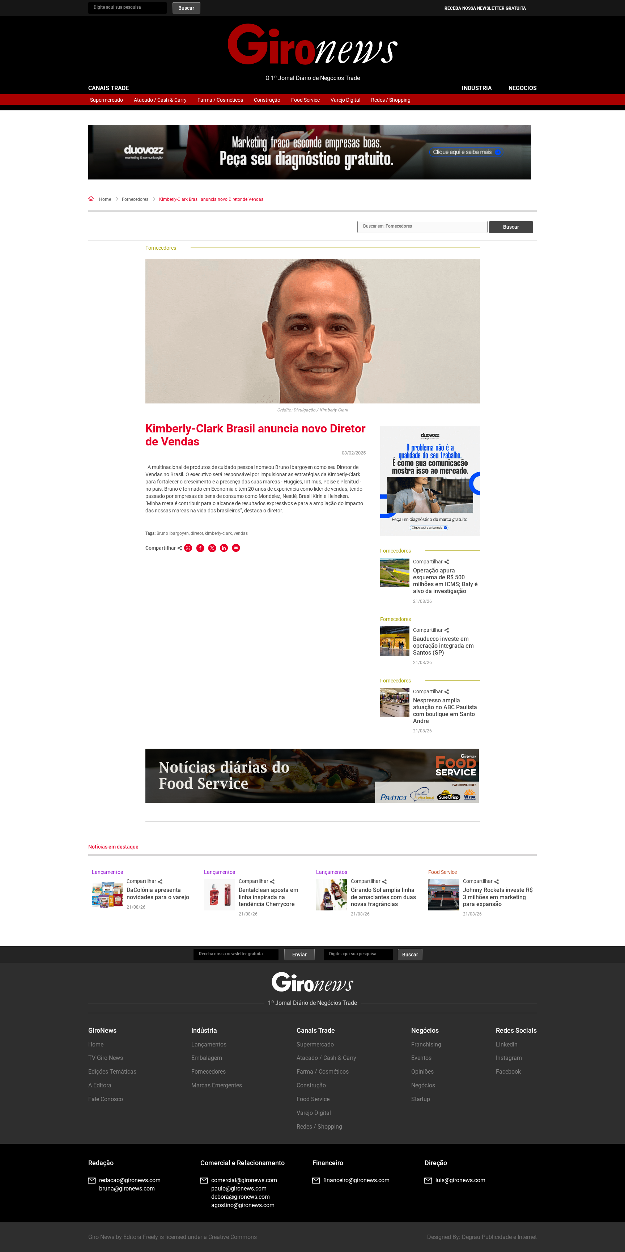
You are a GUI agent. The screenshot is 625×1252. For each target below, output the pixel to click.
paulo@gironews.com (239, 1188)
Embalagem (206, 1057)
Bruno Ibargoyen (173, 533)
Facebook (508, 1071)
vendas (241, 533)
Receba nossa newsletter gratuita (485, 8)
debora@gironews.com (240, 1196)
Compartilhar (428, 561)
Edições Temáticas (112, 1071)
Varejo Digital (345, 100)
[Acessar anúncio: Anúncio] (309, 152)
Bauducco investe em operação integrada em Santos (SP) (443, 645)
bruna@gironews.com (127, 1188)
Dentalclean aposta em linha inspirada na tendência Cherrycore (268, 897)
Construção (267, 100)
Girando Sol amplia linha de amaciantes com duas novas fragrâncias (383, 897)
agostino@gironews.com (243, 1205)
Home (105, 199)
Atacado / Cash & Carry (160, 100)
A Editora (99, 1085)
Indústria (477, 88)
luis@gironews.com (460, 1180)
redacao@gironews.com (130, 1180)
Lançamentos (107, 872)
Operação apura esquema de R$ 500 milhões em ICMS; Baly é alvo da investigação (445, 581)
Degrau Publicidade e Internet (499, 1237)
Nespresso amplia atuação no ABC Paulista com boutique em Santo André (445, 711)
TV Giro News (105, 1057)
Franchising (426, 1044)
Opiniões (422, 1071)
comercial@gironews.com (244, 1180)
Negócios (523, 88)
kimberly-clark (218, 533)
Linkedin (507, 1044)
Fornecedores (135, 199)
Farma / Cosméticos (220, 100)
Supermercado (106, 100)
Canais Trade (108, 88)
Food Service (305, 100)
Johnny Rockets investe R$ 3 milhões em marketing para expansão (498, 897)
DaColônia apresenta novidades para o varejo (158, 893)
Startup (420, 1099)
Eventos (421, 1057)
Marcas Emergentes (216, 1085)
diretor (197, 533)
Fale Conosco (105, 1099)
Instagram (509, 1057)
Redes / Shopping (391, 100)
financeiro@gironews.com (356, 1180)
